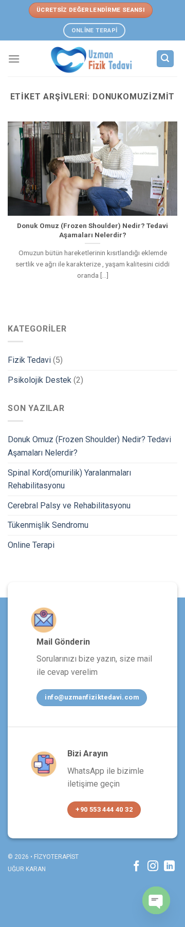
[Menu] (14, 58)
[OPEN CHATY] (156, 900)
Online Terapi (31, 545)
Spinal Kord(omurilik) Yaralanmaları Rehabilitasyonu (69, 479)
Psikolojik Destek (39, 380)
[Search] (165, 58)
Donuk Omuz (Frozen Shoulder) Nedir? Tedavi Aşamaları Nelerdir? (89, 446)
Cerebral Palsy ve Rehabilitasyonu (69, 505)
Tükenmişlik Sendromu (48, 525)
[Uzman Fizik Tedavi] (91, 58)
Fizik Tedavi (29, 360)
